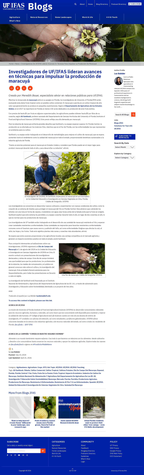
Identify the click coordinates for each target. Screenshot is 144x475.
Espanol (100, 370)
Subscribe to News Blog (125, 137)
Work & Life (56, 453)
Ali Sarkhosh (26, 116)
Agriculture (32, 367)
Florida (11, 373)
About (82, 4)
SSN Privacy (114, 448)
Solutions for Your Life (123, 126)
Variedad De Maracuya (73, 385)
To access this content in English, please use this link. (31, 300)
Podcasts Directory (88, 453)
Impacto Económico (74, 373)
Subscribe (136, 4)
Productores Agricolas (88, 379)
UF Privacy (114, 445)
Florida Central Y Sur (23, 373)
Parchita (74, 379)
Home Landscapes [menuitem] (63, 17)
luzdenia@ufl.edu (43, 296)
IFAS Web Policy (116, 453)
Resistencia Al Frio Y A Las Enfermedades (72, 382)
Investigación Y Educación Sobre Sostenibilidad (28, 379)
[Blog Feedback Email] (23, 455)
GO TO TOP (72, 471)
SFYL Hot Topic (49, 367)
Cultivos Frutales (66, 370)
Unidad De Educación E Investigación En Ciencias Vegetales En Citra (36, 385)
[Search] (75, 4)
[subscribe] (42, 451)
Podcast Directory (118, 4)
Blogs (40, 6)
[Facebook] (7, 455)
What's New (85, 459)
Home (90, 4)
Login (83, 462)
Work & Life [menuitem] (87, 17)
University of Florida (117, 471)
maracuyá (33, 100)
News (17, 64)
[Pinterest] (15, 455)
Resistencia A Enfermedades (42, 382)
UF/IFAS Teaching (77, 367)
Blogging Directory (88, 451)
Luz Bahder (119, 73)
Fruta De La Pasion (45, 373)
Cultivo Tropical (52, 370)
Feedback (85, 448)
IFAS (125, 471)
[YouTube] (19, 455)
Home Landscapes (59, 451)
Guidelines (85, 456)
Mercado (60, 379)
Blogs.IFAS (118, 123)
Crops (40, 367)
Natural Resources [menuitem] (39, 17)
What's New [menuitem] (14, 21)
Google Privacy (115, 451)
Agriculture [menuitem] (14, 17)
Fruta (34, 373)
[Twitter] (11, 455)
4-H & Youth (56, 456)
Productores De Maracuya (19, 382)
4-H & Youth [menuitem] (111, 17)
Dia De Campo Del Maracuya (85, 370)
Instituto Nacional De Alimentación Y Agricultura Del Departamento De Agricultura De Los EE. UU (56, 376)
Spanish (92, 382)
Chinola (27, 370)
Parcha (67, 379)
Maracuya (52, 379)
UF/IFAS (59, 367)
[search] (133, 114)
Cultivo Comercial (38, 370)
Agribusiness (21, 367)
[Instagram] (27, 455)
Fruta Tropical (59, 373)
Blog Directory (102, 4)
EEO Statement (116, 456)
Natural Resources (59, 448)
